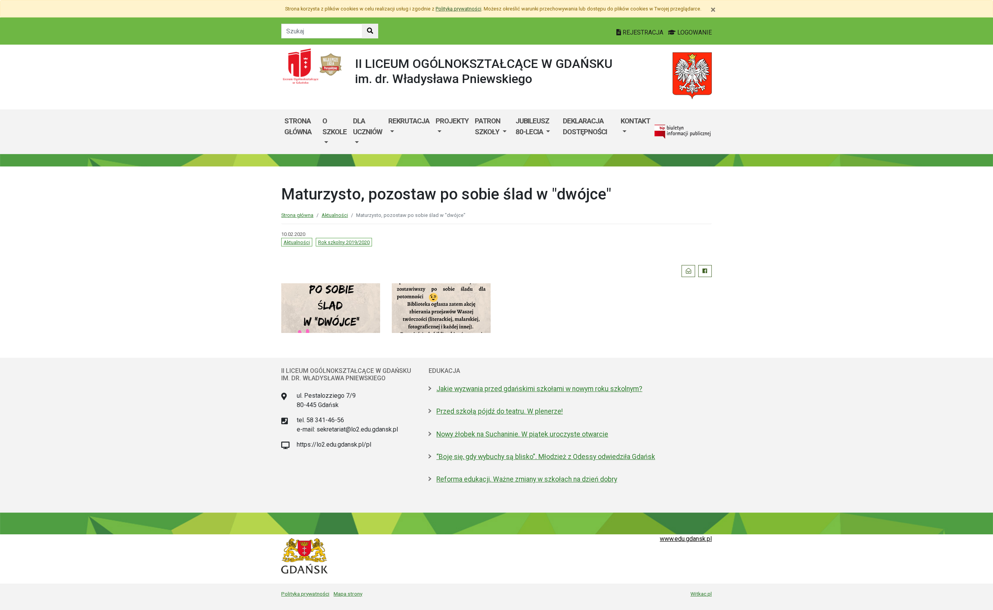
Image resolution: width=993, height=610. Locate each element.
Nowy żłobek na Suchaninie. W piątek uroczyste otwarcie (522, 434)
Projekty (452, 121)
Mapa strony (348, 594)
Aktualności (335, 215)
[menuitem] (334, 132)
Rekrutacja (408, 121)
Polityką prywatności (458, 9)
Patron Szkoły (488, 126)
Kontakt (635, 121)
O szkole (334, 126)
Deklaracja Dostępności (585, 126)
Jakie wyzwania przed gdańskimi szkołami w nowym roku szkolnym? (539, 389)
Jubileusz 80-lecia (532, 126)
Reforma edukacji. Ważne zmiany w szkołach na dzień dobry (526, 479)
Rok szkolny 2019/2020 (344, 242)
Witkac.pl (701, 594)
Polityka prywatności (305, 594)
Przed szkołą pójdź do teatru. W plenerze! (499, 411)
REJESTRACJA (643, 32)
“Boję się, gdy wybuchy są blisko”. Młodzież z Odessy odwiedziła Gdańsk (545, 457)
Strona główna (297, 126)
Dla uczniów (367, 126)
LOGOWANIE (694, 32)
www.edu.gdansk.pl (686, 538)
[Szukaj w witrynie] (370, 31)
